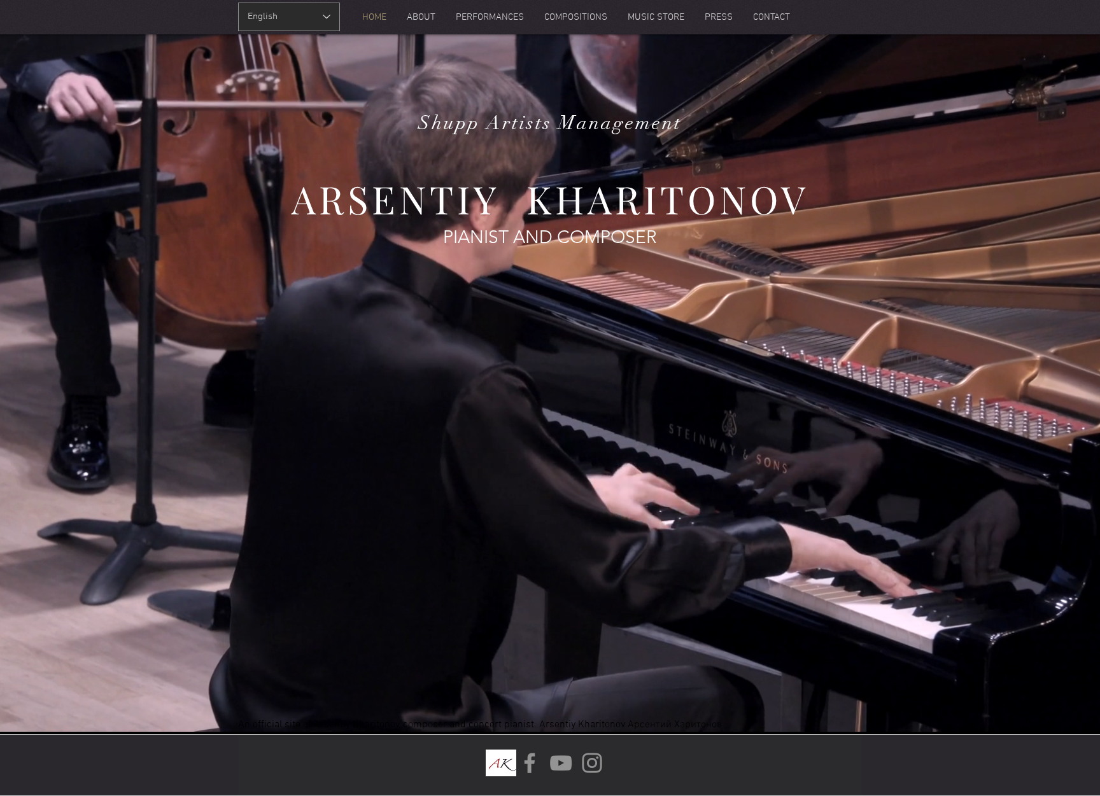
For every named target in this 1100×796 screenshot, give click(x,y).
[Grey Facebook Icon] (529, 763)
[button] (575, 17)
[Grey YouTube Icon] (560, 763)
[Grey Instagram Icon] (592, 763)
